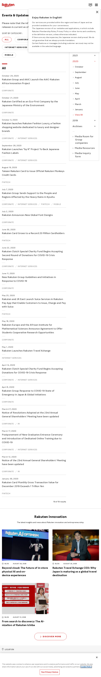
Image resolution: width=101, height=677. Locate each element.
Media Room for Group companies (84, 139)
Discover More (52, 636)
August (78, 77)
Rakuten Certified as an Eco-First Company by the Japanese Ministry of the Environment (30, 103)
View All (79, 114)
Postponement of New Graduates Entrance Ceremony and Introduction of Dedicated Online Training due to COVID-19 (32, 438)
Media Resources (85, 147)
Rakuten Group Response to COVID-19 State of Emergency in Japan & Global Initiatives (28, 392)
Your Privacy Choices (49, 672)
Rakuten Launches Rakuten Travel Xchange (26, 350)
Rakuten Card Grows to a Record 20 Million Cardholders (33, 233)
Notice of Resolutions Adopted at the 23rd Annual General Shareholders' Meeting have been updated (30, 414)
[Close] (97, 12)
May (77, 93)
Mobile (57, 204)
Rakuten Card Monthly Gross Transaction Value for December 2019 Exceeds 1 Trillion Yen (30, 484)
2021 (75, 55)
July (77, 82)
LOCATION (9, 649)
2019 (75, 120)
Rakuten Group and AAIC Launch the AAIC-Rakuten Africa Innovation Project (31, 81)
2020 (75, 61)
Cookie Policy (86, 667)
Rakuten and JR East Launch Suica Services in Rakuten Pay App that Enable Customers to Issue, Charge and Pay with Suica (34, 303)
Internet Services (27, 138)
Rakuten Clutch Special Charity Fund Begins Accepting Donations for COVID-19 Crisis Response (32, 370)
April (77, 98)
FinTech (6, 182)
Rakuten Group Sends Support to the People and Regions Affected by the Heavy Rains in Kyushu (29, 195)
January (79, 109)
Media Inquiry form (83, 155)
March (78, 104)
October (79, 66)
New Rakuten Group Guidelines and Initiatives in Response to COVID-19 (29, 279)
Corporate (8, 90)
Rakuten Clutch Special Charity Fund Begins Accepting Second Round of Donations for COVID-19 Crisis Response (32, 255)
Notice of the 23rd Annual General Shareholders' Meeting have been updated (34, 462)
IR (19, 424)
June (77, 88)
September (80, 72)
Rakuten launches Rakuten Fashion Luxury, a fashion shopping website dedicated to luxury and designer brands (31, 127)
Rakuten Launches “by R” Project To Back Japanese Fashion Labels (30, 151)
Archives (77, 126)
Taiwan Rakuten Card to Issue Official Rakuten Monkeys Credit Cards (33, 173)
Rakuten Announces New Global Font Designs (27, 214)
